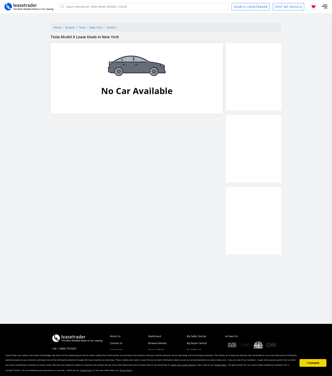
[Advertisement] (253, 80)
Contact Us (116, 343)
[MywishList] (313, 6)
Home (57, 27)
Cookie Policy (220, 364)
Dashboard (154, 336)
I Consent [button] (313, 363)
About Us (115, 336)
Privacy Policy (126, 370)
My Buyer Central (197, 343)
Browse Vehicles (157, 343)
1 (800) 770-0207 (67, 348)
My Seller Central (196, 336)
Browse (70, 27)
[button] (324, 6)
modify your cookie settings (183, 364)
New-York (96, 27)
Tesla (82, 27)
